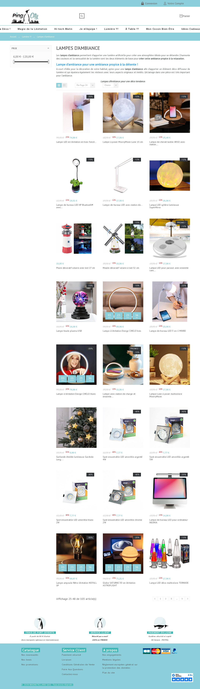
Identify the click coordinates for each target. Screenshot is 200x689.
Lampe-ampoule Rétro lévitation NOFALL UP (76, 584)
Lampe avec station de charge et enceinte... (119, 395)
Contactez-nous (70, 674)
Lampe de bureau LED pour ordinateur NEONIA (169, 521)
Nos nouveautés (29, 654)
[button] (59, 85)
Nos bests (26, 659)
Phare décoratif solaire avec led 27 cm (75, 267)
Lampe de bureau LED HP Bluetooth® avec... (74, 206)
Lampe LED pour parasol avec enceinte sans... (169, 269)
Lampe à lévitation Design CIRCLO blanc (76, 393)
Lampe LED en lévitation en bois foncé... (76, 141)
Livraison (66, 659)
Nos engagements (111, 654)
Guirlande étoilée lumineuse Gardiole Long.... (75, 458)
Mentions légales (111, 659)
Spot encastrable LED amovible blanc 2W (74, 521)
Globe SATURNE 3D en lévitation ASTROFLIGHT (119, 584)
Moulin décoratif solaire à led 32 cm (121, 267)
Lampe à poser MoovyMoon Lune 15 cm (123, 141)
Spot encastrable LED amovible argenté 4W (122, 458)
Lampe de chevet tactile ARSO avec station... (167, 143)
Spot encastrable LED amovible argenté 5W (169, 458)
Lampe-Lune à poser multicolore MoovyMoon (166, 395)
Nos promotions (29, 664)
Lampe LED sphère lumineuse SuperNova (164, 206)
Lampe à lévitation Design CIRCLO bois (122, 330)
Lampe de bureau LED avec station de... (122, 204)
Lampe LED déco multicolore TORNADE (169, 582)
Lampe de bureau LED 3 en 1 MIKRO (168, 330)
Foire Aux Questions (72, 669)
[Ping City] (25, 16)
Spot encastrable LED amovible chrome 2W (122, 521)
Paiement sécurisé (71, 654)
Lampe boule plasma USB (69, 330)
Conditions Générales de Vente (78, 664)
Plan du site (108, 672)
